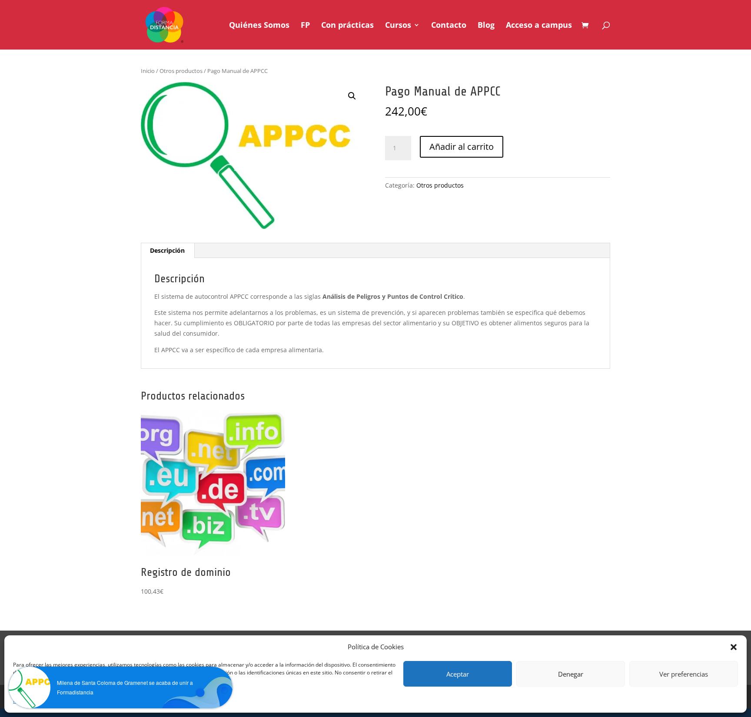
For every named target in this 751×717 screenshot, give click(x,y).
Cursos (398, 26)
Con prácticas (347, 26)
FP (305, 26)
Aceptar (457, 674)
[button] (733, 647)
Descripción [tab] (167, 250)
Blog (486, 26)
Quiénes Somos (259, 26)
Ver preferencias (683, 674)
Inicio (148, 71)
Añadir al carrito (461, 146)
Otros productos (181, 71)
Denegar (570, 674)
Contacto (448, 26)
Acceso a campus (539, 26)
